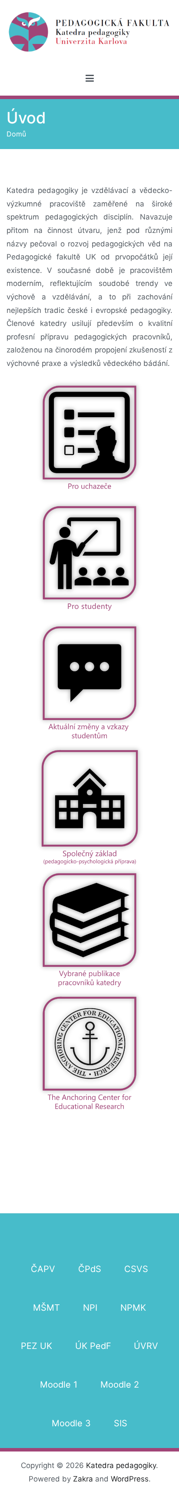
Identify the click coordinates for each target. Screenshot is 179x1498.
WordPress (130, 1479)
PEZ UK (36, 1346)
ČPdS (89, 1269)
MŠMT (46, 1307)
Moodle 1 (58, 1384)
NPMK (133, 1307)
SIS (120, 1423)
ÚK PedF (93, 1346)
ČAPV (43, 1269)
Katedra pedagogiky (121, 1465)
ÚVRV (146, 1346)
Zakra (83, 1479)
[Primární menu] (90, 78)
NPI (90, 1307)
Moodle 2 (119, 1384)
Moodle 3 (71, 1423)
